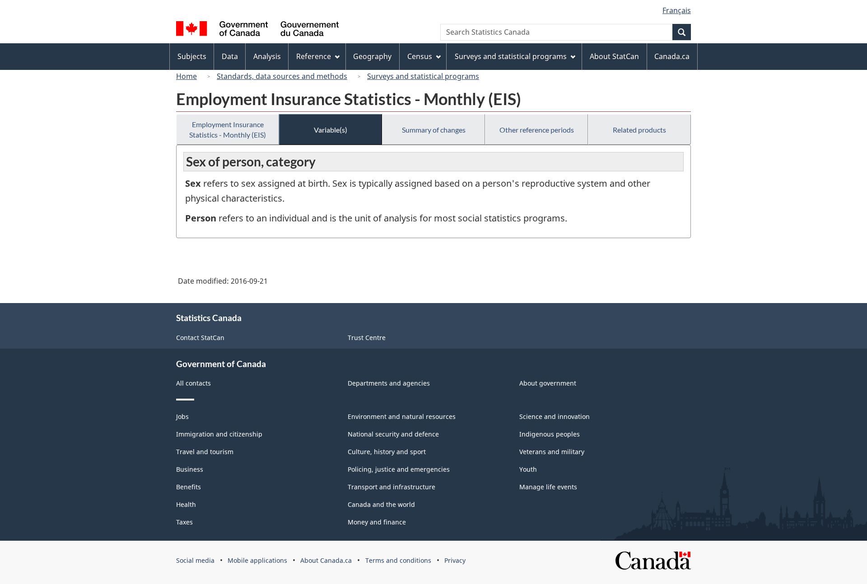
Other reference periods (536, 129)
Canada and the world (381, 504)
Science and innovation (554, 416)
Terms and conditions (398, 560)
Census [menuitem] (419, 56)
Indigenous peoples (549, 434)
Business (189, 469)
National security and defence (393, 434)
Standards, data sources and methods (282, 76)
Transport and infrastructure (391, 487)
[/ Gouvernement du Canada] (257, 30)
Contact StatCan (200, 337)
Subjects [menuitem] (191, 56)
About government (547, 383)
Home (186, 76)
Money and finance (377, 522)
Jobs (182, 416)
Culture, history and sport (387, 451)
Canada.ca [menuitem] (672, 56)
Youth (528, 469)
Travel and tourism (204, 451)
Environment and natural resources (402, 416)
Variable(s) (330, 129)
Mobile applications (257, 560)
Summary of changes (434, 129)
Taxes (184, 522)
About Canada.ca (326, 560)
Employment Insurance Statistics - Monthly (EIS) (227, 129)
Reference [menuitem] (313, 56)
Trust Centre (367, 337)
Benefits (188, 487)
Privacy (455, 560)
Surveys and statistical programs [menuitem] (511, 56)
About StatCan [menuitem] (614, 56)
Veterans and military (551, 451)
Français (676, 10)
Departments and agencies (389, 383)
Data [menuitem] (230, 56)
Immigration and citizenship (219, 434)
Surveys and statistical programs (423, 76)
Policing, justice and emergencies (399, 469)
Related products (639, 129)
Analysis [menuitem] (267, 56)
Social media (195, 560)
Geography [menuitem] (372, 56)
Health (186, 504)
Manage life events (548, 487)
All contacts (193, 383)
